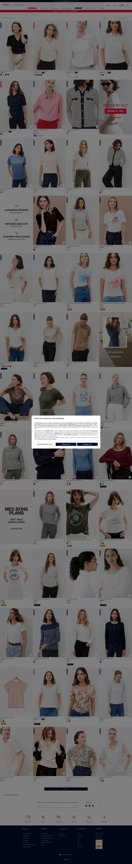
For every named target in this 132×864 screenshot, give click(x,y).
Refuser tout (66, 444)
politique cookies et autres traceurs (47, 439)
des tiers (95, 430)
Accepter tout (87, 444)
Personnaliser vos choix (44, 444)
